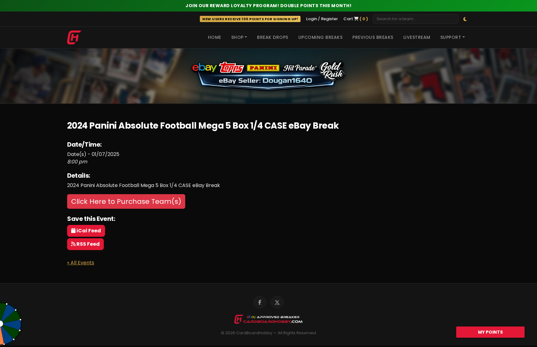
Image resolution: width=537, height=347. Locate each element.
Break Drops (272, 37)
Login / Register (322, 19)
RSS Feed (88, 244)
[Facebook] (260, 302)
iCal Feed (88, 230)
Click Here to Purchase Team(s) (126, 201)
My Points (490, 332)
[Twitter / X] (277, 302)
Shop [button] (237, 37)
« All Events (80, 262)
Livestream (416, 37)
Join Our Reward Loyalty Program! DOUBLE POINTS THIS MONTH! (268, 5)
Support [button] (450, 37)
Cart (355, 19)
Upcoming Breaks (320, 37)
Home (214, 37)
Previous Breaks (372, 37)
